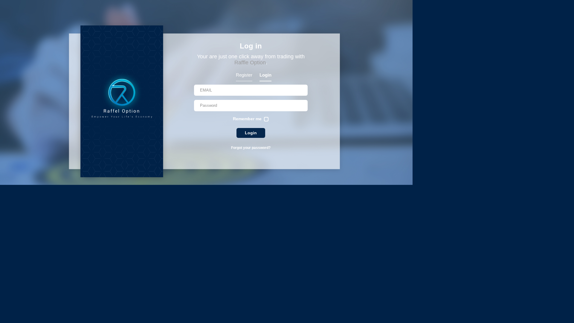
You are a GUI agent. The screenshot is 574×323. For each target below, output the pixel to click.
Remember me (247, 118)
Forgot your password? (251, 148)
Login (265, 74)
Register (244, 74)
